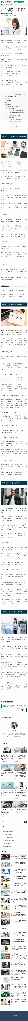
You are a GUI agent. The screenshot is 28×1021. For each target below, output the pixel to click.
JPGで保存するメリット (12, 108)
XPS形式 (9, 104)
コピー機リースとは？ (8, 834)
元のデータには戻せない (15, 121)
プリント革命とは (7, 843)
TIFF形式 (9, 102)
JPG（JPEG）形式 (11, 96)
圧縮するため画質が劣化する (16, 119)
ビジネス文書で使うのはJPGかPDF (13, 106)
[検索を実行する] (25, 822)
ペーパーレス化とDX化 (8, 837)
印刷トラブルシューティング (10, 846)
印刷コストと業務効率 (7, 13)
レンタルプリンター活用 (8, 840)
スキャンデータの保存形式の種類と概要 (14, 94)
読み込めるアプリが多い (15, 115)
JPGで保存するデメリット (13, 117)
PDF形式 (9, 98)
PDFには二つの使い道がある (11, 123)
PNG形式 (9, 100)
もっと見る (14, 126)
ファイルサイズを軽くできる (16, 110)
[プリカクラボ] (6, 2)
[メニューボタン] (26, 2)
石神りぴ (14, 730)
